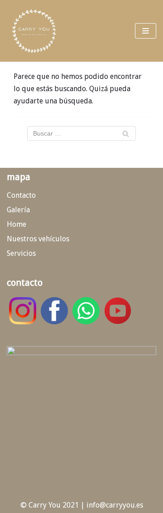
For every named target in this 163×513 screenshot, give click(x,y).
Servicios (21, 253)
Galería (18, 209)
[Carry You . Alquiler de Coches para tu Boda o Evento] (34, 30)
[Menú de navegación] (145, 31)
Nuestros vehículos (38, 239)
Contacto (21, 195)
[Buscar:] (81, 133)
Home (16, 224)
